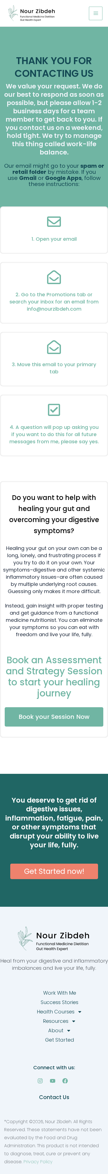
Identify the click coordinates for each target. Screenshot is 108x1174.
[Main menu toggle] (95, 13)
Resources (55, 1021)
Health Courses (55, 1011)
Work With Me (59, 992)
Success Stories (59, 1002)
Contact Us (54, 1097)
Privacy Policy (38, 1162)
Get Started (59, 1039)
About (55, 1030)
